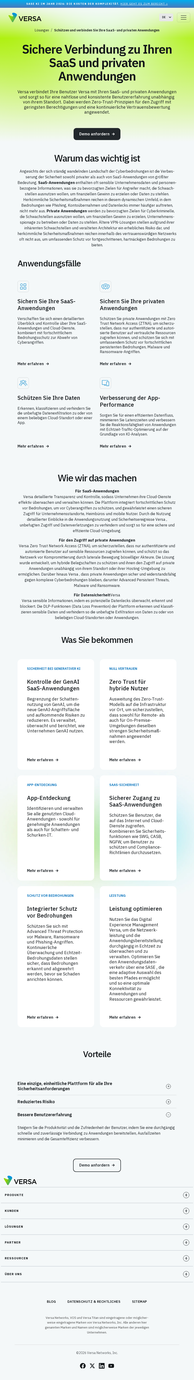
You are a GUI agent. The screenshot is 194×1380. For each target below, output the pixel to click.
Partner (13, 1242)
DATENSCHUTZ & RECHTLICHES (94, 1301)
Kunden (12, 1211)
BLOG (51, 1301)
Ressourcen (16, 1258)
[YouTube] (111, 1366)
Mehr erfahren (31, 364)
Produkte (14, 1195)
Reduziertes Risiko (36, 1101)
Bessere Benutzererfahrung (45, 1114)
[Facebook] (83, 1366)
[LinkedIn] (102, 1366)
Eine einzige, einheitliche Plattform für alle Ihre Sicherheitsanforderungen (65, 1086)
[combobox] (166, 17)
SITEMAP (139, 1301)
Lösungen (42, 30)
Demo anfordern (94, 134)
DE (164, 17)
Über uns (13, 1274)
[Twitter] (92, 1366)
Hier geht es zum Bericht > (144, 3)
